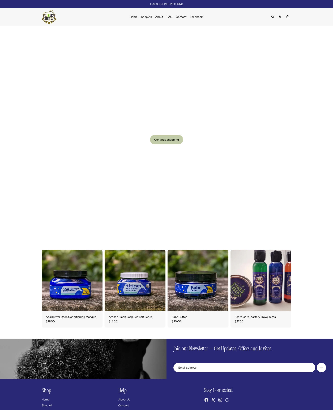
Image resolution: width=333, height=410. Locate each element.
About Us (124, 399)
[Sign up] (321, 367)
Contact (123, 405)
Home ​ (46, 399)
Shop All (47, 405)
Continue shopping (166, 139)
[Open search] (272, 17)
